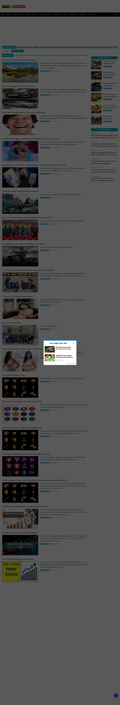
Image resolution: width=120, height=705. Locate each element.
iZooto (73, 363)
